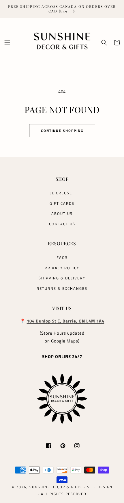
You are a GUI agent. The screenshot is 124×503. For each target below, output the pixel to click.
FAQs (62, 257)
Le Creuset (62, 193)
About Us (62, 213)
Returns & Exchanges (62, 288)
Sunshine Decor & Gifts (55, 487)
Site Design (99, 487)
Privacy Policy (62, 268)
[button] (7, 42)
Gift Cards (62, 203)
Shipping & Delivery (62, 278)
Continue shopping (62, 130)
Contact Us (62, 224)
